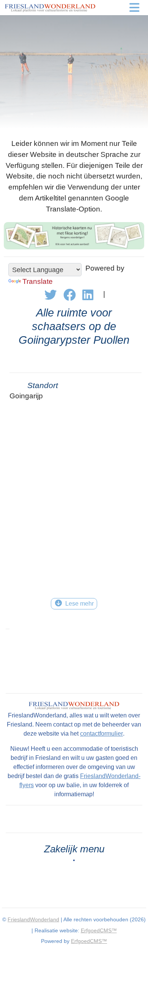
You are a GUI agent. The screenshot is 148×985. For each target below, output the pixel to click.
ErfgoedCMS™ (99, 930)
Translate (37, 281)
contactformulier (101, 733)
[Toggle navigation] (134, 7)
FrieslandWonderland (33, 919)
